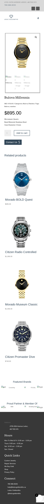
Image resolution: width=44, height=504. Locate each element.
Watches (31, 104)
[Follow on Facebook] (33, 8)
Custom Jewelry (10, 460)
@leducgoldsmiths (14, 493)
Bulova (25, 104)
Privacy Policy (9, 472)
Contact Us (11, 142)
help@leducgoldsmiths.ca (17, 487)
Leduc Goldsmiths (14, 490)
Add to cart (21, 133)
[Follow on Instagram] (38, 8)
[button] (36, 37)
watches (13, 106)
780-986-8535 (10, 5)
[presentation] (3, 387)
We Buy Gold (9, 466)
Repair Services (10, 463)
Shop (6, 469)
